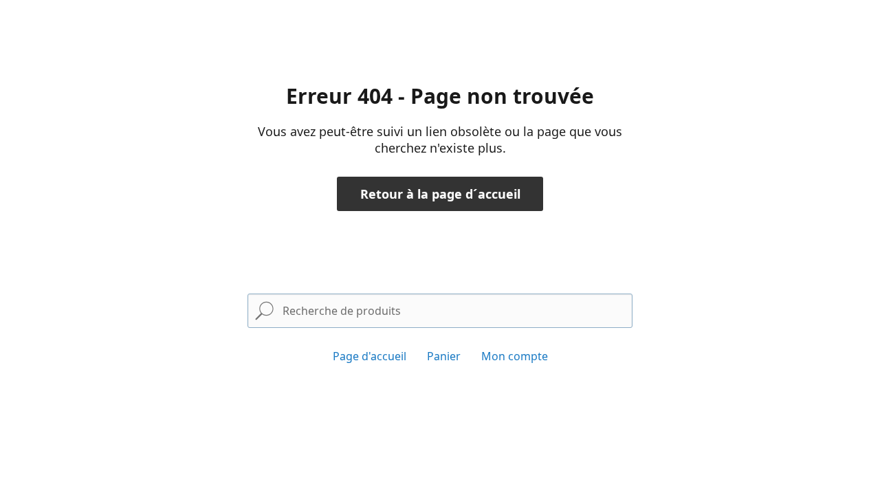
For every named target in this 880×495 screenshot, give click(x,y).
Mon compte (514, 356)
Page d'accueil (369, 356)
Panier (444, 356)
